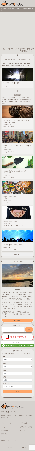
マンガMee (19, 225)
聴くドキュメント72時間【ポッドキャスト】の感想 (17, 146)
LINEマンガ (6, 225)
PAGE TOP (32, 435)
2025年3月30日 (7, 124)
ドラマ (12, 249)
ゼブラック (12, 225)
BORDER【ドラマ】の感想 (11, 83)
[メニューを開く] (33, 4)
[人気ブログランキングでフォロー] (17, 346)
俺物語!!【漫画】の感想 (10, 221)
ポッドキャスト (11, 126)
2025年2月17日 (7, 150)
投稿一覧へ (17, 255)
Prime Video (6, 202)
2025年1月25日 (7, 200)
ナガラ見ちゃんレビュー (10, 412)
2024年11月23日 (7, 86)
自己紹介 (17, 320)
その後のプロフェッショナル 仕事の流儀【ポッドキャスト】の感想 (17, 121)
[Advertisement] (17, 29)
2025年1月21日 (7, 223)
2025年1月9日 (6, 247)
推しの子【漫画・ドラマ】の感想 (13, 245)
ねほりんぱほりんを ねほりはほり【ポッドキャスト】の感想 (17, 171)
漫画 (23, 225)
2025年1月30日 (7, 175)
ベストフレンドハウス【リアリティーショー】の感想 (16, 197)
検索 (29, 329)
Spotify (5, 126)
